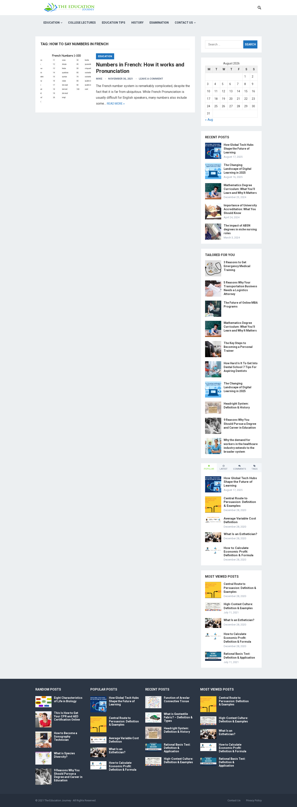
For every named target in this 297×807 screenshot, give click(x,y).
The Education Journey (57, 800)
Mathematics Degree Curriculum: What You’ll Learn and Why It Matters (240, 189)
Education (51, 22)
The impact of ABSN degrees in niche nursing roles (240, 229)
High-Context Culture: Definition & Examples (178, 760)
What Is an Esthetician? (240, 534)
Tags (254, 469)
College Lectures (82, 22)
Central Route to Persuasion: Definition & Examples (240, 501)
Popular (209, 469)
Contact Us (184, 22)
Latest (223, 469)
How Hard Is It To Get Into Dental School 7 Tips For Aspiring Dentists (241, 367)
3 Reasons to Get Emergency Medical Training (237, 266)
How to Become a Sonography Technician (65, 736)
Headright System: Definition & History (177, 730)
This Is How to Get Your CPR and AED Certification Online (67, 716)
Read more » (116, 103)
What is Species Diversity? (64, 755)
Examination (159, 22)
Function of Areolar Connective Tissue (177, 699)
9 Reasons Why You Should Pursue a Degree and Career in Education (240, 423)
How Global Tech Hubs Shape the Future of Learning (239, 148)
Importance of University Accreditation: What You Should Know (240, 209)
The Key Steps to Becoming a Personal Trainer (238, 346)
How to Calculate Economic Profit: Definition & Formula (238, 551)
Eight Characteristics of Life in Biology (68, 699)
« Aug (209, 120)
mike (99, 78)
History (137, 22)
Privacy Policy (254, 800)
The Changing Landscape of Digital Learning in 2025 (237, 168)
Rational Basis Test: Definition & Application (177, 748)
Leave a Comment (151, 78)
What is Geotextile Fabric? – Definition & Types (178, 717)
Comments (239, 469)
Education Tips (113, 22)
